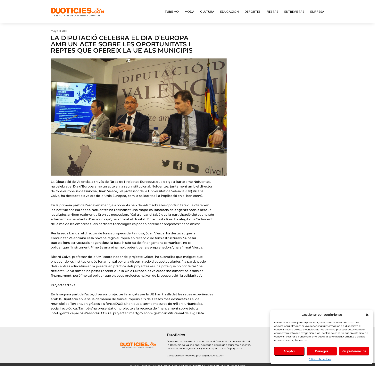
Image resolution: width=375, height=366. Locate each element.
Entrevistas (294, 11)
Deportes (253, 11)
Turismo (172, 11)
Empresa (317, 11)
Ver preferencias (354, 351)
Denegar (321, 351)
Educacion (229, 11)
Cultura (207, 11)
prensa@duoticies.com (210, 355)
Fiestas (272, 11)
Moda (189, 11)
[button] (367, 315)
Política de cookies (320, 359)
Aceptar (289, 351)
